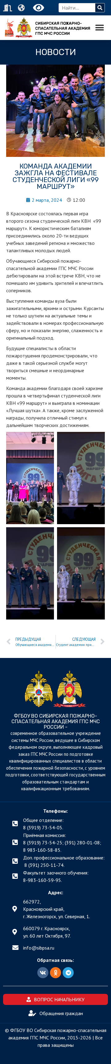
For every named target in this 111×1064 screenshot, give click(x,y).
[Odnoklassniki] (55, 972)
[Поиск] (100, 7)
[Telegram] (68, 972)
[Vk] (42, 972)
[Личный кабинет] (8, 7)
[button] (99, 28)
